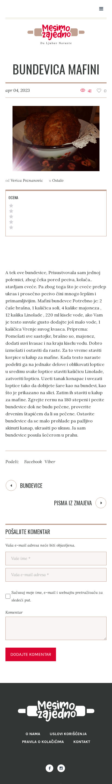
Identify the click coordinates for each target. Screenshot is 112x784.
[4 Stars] (11, 211)
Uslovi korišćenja (68, 734)
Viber (50, 461)
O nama (33, 734)
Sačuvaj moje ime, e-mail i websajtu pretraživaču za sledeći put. (57, 596)
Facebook (33, 461)
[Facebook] (49, 768)
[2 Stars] (11, 222)
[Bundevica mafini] (56, 138)
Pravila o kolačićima (43, 741)
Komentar (14, 612)
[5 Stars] (11, 205)
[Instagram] (61, 768)
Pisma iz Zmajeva (73, 503)
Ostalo (57, 180)
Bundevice (31, 485)
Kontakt (81, 741)
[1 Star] (11, 227)
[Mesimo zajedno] (56, 34)
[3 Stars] (11, 216)
